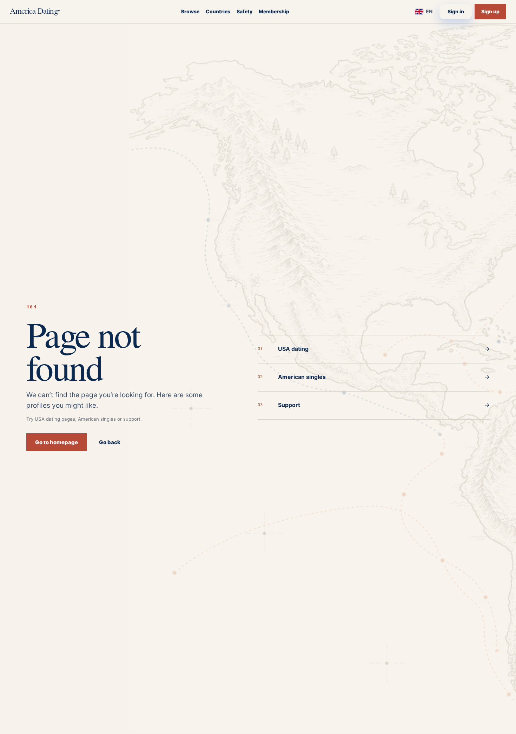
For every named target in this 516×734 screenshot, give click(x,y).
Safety (244, 11)
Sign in (456, 11)
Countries (218, 11)
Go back (109, 442)
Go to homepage (56, 442)
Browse (190, 11)
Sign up (490, 11)
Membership (274, 11)
